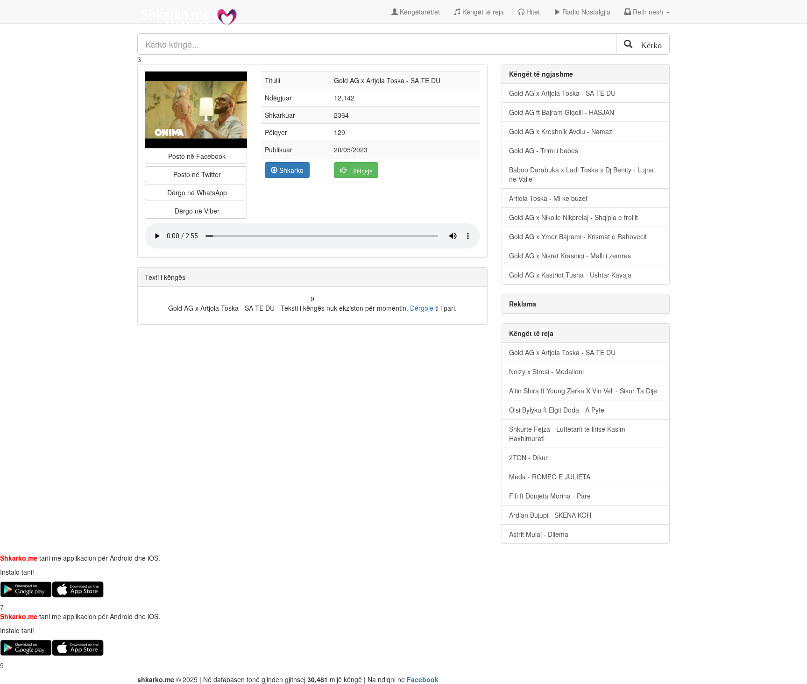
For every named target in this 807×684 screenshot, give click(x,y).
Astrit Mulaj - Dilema (538, 534)
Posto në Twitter (196, 174)
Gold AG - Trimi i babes (543, 150)
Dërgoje (421, 308)
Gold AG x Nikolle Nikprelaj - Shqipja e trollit (573, 217)
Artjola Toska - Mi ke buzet (548, 198)
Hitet (532, 11)
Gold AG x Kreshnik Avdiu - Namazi (561, 131)
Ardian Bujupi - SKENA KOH (550, 515)
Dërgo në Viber (196, 210)
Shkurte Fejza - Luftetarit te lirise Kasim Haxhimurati (567, 433)
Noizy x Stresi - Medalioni (546, 371)
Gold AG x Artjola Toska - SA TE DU (562, 93)
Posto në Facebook (196, 156)
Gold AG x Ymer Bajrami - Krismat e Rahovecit (578, 236)
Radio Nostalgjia (585, 11)
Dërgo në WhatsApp (196, 192)
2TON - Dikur (528, 457)
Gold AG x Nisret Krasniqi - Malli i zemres (570, 255)
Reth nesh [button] (648, 11)
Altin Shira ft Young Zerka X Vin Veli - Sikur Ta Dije (583, 390)
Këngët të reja (482, 11)
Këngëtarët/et (419, 11)
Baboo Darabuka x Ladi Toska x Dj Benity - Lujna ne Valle (581, 174)
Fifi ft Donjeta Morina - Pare (550, 495)
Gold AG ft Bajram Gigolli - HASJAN (561, 112)
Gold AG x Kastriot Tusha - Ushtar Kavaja (570, 274)
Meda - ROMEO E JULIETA (549, 476)
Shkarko (290, 170)
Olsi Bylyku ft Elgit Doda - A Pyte (556, 409)
